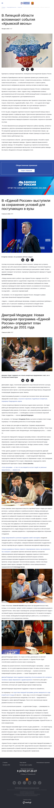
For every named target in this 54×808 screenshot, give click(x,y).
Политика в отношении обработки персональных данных (27, 794)
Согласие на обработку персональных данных (27, 795)
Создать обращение (26, 170)
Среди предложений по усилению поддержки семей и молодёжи (21, 537)
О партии (5, 762)
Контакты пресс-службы (26, 765)
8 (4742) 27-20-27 (27, 771)
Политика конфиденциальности (27, 792)
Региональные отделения (43, 762)
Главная (3, 7)
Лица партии (23, 762)
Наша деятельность (11, 7)
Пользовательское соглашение (27, 791)
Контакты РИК (6, 765)
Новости (20, 7)
